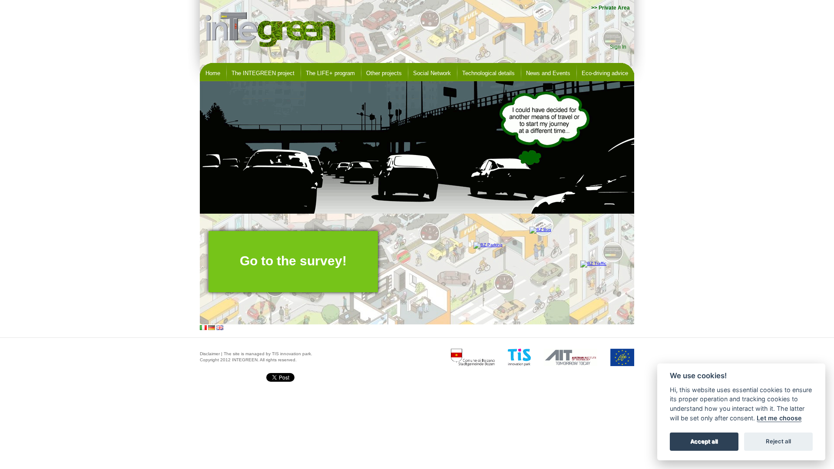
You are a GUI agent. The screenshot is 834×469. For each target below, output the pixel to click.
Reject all (778, 441)
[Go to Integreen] (270, 29)
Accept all (704, 441)
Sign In (618, 47)
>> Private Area (610, 8)
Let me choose (779, 418)
